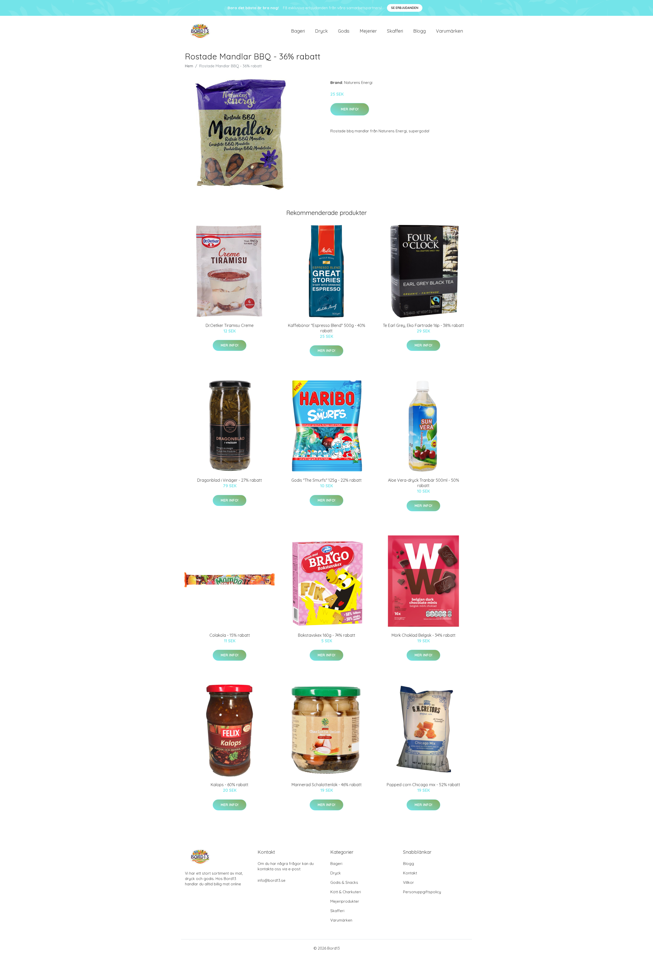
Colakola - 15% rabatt (229, 635)
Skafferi (395, 31)
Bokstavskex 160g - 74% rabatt (326, 635)
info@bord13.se (271, 880)
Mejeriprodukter (344, 901)
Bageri (298, 31)
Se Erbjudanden (404, 8)
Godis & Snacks (344, 882)
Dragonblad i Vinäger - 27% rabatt (229, 480)
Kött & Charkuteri (345, 891)
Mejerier (368, 31)
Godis (343, 31)
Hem (189, 65)
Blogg (419, 31)
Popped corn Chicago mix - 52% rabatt (423, 784)
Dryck (321, 31)
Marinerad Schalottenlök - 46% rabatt (327, 784)
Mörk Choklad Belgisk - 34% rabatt (424, 635)
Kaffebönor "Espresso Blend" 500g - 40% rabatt (326, 328)
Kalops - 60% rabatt (229, 784)
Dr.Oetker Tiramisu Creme (230, 325)
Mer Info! (350, 109)
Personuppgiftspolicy (422, 891)
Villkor (408, 882)
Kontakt (410, 873)
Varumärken (449, 31)
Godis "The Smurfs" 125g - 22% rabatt (326, 480)
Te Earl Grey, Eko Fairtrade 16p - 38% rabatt (423, 325)
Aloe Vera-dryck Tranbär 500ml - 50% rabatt (423, 483)
